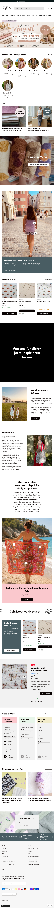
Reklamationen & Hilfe (48, 903)
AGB (3, 853)
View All (4, 103)
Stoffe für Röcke (7, 744)
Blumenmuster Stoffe (26, 725)
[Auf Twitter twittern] (35, 701)
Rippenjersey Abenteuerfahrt (9, 301)
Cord (39, 733)
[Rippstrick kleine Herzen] (27, 290)
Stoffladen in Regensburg (8, 861)
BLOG (3, 18)
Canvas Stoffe (7, 93)
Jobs (3, 869)
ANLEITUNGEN (31, 15)
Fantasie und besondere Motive (27, 728)
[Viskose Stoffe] (33, 63)
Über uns (4, 848)
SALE (49, 15)
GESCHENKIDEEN (40, 15)
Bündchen (40, 730)
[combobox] (29, 8)
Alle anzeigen (48, 279)
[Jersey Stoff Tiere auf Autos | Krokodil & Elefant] (44, 290)
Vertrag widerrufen (32, 861)
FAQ (29, 853)
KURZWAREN (20, 15)
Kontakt (4, 859)
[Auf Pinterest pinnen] (41, 701)
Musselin (40, 738)
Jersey (39, 741)
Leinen (46, 71)
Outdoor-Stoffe (7, 747)
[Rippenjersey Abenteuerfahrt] (9, 290)
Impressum (5, 851)
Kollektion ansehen (11, 650)
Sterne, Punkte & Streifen (25, 735)
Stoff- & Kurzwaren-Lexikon (35, 859)
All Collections (48, 713)
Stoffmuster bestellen (33, 856)
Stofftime (6, 900)
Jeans (39, 744)
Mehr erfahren (26, 1)
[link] (27, 756)
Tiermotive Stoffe (25, 739)
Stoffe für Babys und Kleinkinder (9, 732)
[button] (51, 8)
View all (50, 54)
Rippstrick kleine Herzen (25, 301)
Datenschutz (5, 856)
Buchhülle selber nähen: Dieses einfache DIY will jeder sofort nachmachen (12, 800)
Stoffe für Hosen (8, 739)
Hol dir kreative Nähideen (10, 270)
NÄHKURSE (5, 15)
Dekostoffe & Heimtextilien (7, 728)
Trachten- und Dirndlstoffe (7, 750)
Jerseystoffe (7, 71)
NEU (5, 725)
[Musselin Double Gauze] (20, 63)
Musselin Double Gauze (20, 72)
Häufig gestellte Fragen (8, 867)
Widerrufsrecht (22, 903)
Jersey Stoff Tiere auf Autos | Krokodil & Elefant (44, 302)
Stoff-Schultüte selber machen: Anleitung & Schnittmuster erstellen (39, 799)
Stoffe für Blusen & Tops (9, 736)
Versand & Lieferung (33, 848)
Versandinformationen (38, 903)
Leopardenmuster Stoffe (27, 732)
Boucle (40, 727)
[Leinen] (46, 63)
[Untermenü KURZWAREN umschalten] (25, 15)
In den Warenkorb (46, 693)
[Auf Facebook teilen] (38, 701)
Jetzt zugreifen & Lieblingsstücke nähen (38, 164)
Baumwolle (41, 725)
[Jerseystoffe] (7, 63)
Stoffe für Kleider (8, 741)
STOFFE (12, 15)
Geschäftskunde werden (8, 864)
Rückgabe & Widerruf (33, 864)
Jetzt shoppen (26, 599)
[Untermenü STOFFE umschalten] (14, 15)
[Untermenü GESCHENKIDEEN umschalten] (46, 15)
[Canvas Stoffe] (7, 85)
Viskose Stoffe (33, 71)
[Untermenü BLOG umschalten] (6, 18)
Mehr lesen (35, 418)
